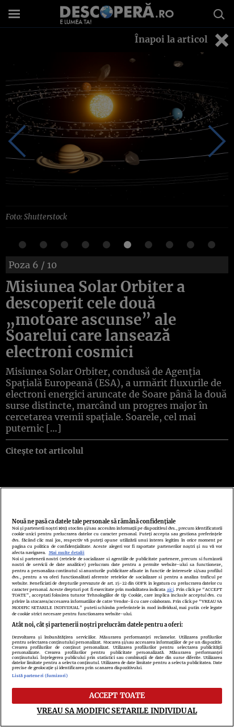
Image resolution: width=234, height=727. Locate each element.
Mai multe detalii (67, 552)
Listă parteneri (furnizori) (40, 675)
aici (170, 589)
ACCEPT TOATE (117, 695)
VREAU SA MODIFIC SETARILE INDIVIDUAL (117, 710)
